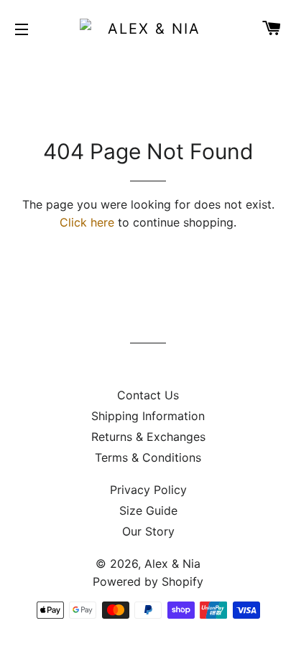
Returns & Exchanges (148, 436)
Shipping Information (148, 416)
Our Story (148, 531)
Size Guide (148, 510)
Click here (87, 222)
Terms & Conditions (148, 457)
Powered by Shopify (148, 581)
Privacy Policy (148, 490)
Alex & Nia (172, 563)
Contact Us (148, 395)
